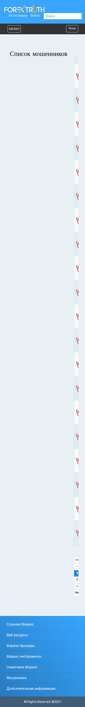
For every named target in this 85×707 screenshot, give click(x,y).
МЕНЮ (14, 29)
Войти (35, 15)
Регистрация (18, 15)
